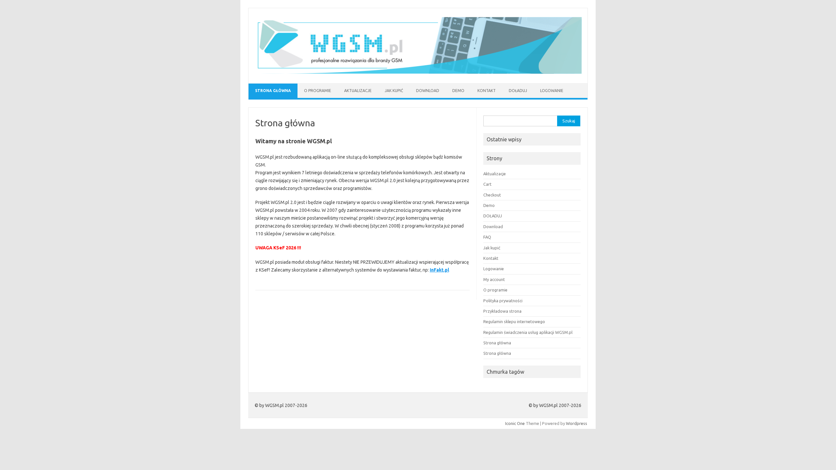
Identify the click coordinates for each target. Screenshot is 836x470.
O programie (317, 90)
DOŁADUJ (518, 90)
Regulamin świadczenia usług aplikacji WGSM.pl (527, 332)
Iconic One (515, 423)
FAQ (487, 237)
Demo (458, 90)
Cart (487, 184)
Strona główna (273, 90)
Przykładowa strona (502, 311)
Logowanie (551, 90)
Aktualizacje (358, 90)
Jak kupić (394, 90)
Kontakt (486, 90)
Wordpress (576, 423)
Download (427, 90)
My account (494, 279)
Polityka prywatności (502, 300)
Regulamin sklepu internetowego (514, 321)
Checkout (492, 195)
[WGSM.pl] (418, 72)
